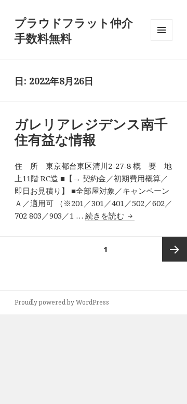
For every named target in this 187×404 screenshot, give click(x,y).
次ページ (174, 249)
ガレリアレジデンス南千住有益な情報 (91, 131)
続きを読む (110, 215)
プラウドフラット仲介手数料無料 (74, 30)
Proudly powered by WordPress (62, 302)
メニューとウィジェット (161, 40)
